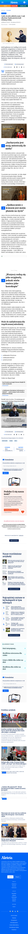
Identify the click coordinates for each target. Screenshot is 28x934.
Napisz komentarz (14, 540)
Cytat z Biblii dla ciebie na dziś (13, 661)
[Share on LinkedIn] (16, 67)
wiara (15, 440)
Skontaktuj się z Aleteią (14, 927)
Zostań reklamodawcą (14, 925)
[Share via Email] (21, 67)
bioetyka (4, 798)
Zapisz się (6, 473)
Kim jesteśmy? (14, 920)
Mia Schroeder (4, 24)
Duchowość (14, 887)
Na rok (14, 906)
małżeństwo (5, 825)
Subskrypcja (14, 897)
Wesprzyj (13, 5)
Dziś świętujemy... (9, 648)
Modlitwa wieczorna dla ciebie (12, 654)
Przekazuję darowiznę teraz (10, 510)
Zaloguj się (21, 535)
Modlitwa (22, 5)
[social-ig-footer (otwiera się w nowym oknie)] (17, 911)
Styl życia (3, 10)
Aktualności (14, 884)
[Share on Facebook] (14, 67)
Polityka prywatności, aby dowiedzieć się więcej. (13, 470)
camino (4, 772)
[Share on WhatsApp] (23, 67)
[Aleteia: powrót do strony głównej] (14, 2)
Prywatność (14, 929)
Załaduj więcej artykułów (14, 589)
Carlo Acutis (4, 440)
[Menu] (5, 2)
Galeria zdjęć (21, 404)
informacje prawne (14, 922)
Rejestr (5, 5)
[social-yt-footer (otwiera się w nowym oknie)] (10, 911)
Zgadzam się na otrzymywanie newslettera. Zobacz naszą (13, 469)
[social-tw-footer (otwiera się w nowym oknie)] (15, 911)
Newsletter (14, 893)
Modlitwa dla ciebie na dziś (12, 668)
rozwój (10, 440)
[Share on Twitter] (19, 67)
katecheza (5, 748)
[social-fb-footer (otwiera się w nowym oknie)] (12, 911)
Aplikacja (14, 895)
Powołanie (9, 10)
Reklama (14, 900)
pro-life (4, 714)
